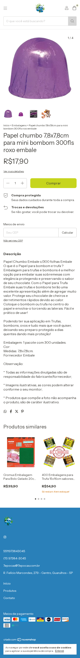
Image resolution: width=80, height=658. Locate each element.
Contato (9, 598)
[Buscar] (72, 21)
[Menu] (5, 8)
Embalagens (19, 125)
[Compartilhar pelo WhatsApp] (5, 411)
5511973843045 (14, 551)
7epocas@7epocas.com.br (21, 565)
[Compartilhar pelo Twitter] (17, 411)
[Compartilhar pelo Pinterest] (22, 411)
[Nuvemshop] (19, 640)
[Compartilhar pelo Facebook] (11, 411)
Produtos (9, 591)
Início (6, 125)
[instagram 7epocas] (4, 537)
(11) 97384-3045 (14, 558)
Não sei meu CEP (13, 240)
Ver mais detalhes (13, 171)
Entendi (59, 650)
